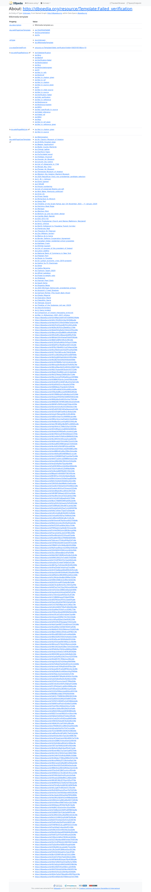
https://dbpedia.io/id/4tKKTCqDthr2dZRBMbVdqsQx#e (56, 458)
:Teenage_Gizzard (43, 303)
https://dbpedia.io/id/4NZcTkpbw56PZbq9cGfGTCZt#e (56, 369)
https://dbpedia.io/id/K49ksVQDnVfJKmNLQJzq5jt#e (55, 830)
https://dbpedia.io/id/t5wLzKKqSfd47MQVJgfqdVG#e (55, 602)
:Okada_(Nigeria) (42, 295)
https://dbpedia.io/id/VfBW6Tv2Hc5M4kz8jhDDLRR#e (55, 545)
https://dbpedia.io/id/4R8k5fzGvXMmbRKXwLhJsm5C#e (56, 768)
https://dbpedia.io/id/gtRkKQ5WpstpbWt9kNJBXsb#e (55, 711)
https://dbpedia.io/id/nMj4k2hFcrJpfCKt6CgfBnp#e (54, 723)
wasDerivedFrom (17, 47)
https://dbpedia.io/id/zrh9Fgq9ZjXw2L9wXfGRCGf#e (55, 619)
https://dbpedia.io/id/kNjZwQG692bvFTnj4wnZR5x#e (55, 716)
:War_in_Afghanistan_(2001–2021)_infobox (52, 315)
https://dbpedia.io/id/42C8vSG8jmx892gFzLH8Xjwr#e (55, 743)
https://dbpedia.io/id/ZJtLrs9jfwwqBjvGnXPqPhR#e (54, 552)
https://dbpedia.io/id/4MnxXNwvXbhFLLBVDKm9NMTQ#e (57, 367)
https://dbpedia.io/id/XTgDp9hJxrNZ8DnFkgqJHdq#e (55, 844)
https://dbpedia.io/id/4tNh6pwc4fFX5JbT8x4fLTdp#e (55, 805)
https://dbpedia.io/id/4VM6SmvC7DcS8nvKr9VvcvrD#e (56, 773)
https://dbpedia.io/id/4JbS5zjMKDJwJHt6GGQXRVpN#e (56, 357)
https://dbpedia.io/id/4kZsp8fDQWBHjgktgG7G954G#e (56, 444)
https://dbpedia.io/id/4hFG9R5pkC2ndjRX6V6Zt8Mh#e (56, 429)
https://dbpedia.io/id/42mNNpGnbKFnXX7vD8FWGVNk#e (57, 317)
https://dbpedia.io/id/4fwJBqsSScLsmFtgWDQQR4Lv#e (56, 421)
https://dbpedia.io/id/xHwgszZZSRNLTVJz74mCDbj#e (55, 617)
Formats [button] (45, 3)
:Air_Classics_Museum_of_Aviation (49, 139)
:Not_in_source (42, 92)
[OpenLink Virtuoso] (57, 885)
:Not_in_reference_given (45, 124)
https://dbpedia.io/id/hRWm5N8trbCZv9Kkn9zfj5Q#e (55, 580)
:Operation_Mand (43, 298)
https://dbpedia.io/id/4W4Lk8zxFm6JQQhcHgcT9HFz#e (56, 399)
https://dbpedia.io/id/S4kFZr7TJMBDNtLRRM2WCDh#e (56, 696)
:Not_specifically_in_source (46, 109)
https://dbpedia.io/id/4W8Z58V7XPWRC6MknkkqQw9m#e (57, 402)
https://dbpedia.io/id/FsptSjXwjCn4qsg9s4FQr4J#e (54, 827)
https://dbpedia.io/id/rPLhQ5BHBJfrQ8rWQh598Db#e (55, 731)
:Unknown (40, 40)
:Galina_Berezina (42, 268)
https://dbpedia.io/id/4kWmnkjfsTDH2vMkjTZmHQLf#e (56, 441)
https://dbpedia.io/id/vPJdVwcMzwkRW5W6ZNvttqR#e (56, 612)
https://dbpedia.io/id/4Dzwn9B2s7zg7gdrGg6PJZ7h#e (55, 750)
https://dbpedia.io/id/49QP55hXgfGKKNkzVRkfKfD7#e (56, 869)
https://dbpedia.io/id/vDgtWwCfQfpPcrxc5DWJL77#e (55, 609)
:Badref (39, 57)
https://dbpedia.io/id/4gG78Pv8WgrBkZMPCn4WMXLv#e (57, 424)
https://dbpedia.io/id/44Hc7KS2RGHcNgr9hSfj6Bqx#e (55, 320)
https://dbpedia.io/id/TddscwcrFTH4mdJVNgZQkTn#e (55, 540)
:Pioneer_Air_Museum (44, 169)
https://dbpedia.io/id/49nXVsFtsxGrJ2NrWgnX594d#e (55, 872)
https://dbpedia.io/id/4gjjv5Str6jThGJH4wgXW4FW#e (55, 661)
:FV (37, 70)
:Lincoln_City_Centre (44, 162)
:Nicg (38, 55)
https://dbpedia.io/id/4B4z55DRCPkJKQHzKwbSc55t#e (56, 637)
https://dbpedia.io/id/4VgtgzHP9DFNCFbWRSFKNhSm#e (56, 397)
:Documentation (42, 32)
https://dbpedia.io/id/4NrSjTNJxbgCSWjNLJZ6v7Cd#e (55, 374)
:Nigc (38, 119)
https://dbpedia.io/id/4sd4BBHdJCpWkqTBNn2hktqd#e (56, 451)
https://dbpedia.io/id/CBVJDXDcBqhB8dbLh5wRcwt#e (55, 483)
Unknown (26, 13)
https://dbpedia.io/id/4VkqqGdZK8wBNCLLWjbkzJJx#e (55, 778)
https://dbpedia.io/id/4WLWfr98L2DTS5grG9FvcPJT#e (55, 780)
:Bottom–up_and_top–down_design (50, 214)
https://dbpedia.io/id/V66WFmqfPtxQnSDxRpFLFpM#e (56, 703)
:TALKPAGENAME (42, 30)
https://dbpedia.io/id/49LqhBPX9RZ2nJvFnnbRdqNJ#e (55, 634)
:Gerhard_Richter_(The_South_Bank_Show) (52, 293)
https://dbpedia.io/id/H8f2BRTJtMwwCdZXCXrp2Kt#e (55, 493)
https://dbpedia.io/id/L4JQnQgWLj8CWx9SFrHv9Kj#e (55, 513)
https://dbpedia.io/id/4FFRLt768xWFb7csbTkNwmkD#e (56, 347)
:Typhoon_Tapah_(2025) (45, 270)
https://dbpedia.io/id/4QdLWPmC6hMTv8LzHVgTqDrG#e (57, 382)
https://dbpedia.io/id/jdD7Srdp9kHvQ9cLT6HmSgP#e (55, 585)
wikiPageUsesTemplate (20, 30)
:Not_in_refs (40, 72)
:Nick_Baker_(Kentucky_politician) (49, 191)
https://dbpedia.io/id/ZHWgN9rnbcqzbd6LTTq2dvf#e (55, 847)
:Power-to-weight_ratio (45, 275)
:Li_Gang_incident (43, 310)
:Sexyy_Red (40, 201)
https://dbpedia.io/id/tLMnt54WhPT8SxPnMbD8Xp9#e (56, 607)
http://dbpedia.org (54, 13)
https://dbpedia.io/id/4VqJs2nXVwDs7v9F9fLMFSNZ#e (55, 651)
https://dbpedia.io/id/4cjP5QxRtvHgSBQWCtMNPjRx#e (56, 785)
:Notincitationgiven (43, 67)
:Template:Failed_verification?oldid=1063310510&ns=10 (60, 47)
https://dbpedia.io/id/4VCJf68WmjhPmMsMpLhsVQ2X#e (56, 394)
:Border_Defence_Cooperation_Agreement (52, 238)
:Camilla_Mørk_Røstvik (45, 216)
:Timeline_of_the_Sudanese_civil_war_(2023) (53, 305)
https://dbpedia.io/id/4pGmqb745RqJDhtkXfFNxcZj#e (55, 666)
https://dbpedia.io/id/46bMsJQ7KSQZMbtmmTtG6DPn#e (57, 629)
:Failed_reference (42, 112)
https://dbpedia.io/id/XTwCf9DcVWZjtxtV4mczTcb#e (55, 706)
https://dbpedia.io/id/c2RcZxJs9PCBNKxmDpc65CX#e (55, 849)
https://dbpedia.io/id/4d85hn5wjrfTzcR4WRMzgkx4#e (55, 416)
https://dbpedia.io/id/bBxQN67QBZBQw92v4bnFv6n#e (56, 555)
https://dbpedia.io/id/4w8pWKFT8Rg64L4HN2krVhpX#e (56, 676)
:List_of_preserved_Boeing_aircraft (49, 189)
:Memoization (41, 137)
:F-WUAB (39, 184)
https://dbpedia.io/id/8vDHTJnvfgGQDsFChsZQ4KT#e (55, 820)
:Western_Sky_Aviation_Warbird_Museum (52, 174)
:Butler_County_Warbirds (46, 147)
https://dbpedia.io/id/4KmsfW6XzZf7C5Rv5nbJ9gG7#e (55, 760)
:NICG (38, 107)
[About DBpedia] (16, 3)
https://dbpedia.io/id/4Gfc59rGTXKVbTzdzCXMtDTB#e (56, 753)
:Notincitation (41, 62)
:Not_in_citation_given (44, 77)
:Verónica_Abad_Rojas (44, 206)
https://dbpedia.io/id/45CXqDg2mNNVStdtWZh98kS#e (56, 864)
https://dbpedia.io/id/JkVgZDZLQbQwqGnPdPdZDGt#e (56, 503)
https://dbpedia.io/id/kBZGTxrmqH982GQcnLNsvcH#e (56, 713)
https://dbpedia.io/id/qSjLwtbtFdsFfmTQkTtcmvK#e (55, 728)
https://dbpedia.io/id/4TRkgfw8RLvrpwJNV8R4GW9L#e (56, 392)
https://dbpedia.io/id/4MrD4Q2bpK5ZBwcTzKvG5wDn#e (56, 646)
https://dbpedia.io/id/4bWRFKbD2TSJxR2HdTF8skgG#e (56, 783)
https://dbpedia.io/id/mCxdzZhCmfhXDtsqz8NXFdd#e (55, 718)
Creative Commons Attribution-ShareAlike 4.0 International (99, 888)
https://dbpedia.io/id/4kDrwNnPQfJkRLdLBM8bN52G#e (56, 436)
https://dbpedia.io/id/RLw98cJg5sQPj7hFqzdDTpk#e (55, 535)
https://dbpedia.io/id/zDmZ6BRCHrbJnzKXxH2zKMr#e (55, 740)
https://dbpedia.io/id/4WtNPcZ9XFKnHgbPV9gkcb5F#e (56, 404)
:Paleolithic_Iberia (43, 300)
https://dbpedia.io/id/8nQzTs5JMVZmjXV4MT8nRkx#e (55, 817)
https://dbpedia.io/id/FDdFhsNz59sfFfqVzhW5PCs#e (55, 822)
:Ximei (38, 265)
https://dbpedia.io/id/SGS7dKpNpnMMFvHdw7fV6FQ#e (56, 839)
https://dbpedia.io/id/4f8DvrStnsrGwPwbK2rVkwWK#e (56, 419)
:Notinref (39, 75)
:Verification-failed (43, 60)
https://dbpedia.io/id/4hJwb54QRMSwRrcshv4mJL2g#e (56, 431)
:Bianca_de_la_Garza (44, 236)
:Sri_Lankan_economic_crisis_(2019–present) (53, 261)
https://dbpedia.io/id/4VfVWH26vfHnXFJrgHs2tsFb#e (55, 775)
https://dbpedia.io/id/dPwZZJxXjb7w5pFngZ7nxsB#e (55, 567)
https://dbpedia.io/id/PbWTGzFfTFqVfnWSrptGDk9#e (55, 834)
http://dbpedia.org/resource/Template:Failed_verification (77, 8)
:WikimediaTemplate (44, 42)
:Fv (37, 87)
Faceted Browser (118, 3)
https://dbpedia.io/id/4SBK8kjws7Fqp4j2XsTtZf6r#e (54, 387)
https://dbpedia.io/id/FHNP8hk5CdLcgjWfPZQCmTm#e (56, 825)
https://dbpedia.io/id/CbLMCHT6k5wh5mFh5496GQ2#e (56, 486)
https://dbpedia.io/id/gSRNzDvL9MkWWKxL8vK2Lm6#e (56, 575)
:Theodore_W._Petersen (45, 231)
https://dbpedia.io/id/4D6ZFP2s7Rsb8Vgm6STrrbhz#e (55, 345)
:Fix (37, 35)
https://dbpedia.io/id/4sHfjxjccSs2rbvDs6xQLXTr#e (54, 674)
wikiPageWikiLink (19, 129)
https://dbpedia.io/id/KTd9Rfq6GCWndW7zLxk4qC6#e (55, 505)
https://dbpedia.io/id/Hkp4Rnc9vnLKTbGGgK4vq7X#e (55, 496)
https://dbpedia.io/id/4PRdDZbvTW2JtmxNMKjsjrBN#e (56, 649)
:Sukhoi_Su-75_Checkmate (46, 263)
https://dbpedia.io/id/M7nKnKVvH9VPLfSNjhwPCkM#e (56, 684)
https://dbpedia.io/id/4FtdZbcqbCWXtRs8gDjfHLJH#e (55, 639)
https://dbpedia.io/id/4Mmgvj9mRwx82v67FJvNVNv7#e (56, 364)
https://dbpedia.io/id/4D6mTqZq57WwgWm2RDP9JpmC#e (57, 874)
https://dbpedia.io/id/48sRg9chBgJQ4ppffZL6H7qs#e (55, 748)
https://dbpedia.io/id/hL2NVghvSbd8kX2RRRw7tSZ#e (55, 577)
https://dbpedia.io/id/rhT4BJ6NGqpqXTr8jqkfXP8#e (54, 597)
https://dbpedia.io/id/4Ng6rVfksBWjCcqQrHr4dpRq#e (56, 372)
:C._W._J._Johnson (43, 179)
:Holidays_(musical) (43, 157)
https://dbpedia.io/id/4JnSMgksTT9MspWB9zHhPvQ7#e (56, 758)
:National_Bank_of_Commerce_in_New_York (53, 253)
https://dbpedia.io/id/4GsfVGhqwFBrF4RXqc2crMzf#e (55, 642)
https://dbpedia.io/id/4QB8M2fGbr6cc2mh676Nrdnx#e (56, 379)
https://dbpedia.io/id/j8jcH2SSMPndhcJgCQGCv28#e (55, 854)
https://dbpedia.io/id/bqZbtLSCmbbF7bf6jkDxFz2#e (55, 562)
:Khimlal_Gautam (42, 246)
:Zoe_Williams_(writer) (44, 233)
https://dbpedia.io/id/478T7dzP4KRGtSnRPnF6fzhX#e (55, 745)
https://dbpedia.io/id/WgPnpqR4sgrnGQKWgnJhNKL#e (56, 547)
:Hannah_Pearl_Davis (44, 280)
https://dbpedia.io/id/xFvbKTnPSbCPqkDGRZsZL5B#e (55, 857)
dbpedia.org (82, 13)
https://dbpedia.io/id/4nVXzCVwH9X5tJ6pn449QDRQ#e (56, 792)
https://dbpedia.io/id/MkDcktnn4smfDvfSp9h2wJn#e (55, 523)
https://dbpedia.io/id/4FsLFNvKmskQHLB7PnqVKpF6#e (56, 350)
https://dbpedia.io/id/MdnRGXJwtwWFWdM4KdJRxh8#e (56, 832)
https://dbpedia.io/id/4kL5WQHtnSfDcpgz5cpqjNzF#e (55, 439)
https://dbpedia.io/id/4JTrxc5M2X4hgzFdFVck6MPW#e (56, 355)
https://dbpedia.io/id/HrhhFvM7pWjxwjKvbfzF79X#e (55, 498)
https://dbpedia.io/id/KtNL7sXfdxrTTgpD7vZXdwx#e (55, 510)
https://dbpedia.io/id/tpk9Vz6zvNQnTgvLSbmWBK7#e (55, 736)
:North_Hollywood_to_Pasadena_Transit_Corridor (55, 226)
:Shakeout (40, 278)
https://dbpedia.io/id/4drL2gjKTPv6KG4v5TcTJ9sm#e (55, 787)
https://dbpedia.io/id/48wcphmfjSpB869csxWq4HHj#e (56, 332)
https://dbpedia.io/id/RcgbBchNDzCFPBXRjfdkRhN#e (55, 538)
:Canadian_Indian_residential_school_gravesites (54, 241)
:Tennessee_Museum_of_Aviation (49, 171)
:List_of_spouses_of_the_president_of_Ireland (53, 248)
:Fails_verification (42, 97)
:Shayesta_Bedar (42, 285)
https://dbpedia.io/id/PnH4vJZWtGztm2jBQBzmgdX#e (55, 530)
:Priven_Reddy (41, 196)
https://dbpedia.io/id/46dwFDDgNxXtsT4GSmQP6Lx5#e (56, 330)
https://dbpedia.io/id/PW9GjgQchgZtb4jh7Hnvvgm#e (55, 528)
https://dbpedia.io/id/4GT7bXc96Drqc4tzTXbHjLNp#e (55, 352)
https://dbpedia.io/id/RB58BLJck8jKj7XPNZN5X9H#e (54, 693)
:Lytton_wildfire (42, 251)
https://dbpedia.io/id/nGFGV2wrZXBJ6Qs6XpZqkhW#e (55, 590)
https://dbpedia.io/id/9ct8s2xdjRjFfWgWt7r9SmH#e (55, 471)
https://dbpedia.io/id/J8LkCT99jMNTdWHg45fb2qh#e (55, 500)
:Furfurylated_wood (43, 154)
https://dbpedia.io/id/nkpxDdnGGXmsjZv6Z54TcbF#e (55, 592)
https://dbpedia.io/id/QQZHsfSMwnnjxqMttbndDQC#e (56, 691)
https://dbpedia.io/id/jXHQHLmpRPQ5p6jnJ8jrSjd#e (54, 582)
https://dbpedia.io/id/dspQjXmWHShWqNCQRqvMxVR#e (57, 572)
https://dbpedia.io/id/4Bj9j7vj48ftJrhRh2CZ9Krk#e (54, 340)
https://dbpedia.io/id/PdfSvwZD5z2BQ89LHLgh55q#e (55, 689)
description (15, 25)
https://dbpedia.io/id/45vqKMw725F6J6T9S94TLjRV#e (55, 627)
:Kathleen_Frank (42, 243)
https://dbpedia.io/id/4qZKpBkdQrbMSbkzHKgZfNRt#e (56, 671)
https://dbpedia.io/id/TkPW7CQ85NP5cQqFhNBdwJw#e (56, 701)
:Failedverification (43, 53)
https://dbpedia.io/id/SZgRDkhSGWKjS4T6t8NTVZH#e (55, 698)
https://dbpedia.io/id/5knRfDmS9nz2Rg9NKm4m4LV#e (56, 815)
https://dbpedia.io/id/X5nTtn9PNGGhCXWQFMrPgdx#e (56, 842)
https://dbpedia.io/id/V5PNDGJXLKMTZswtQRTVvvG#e (56, 543)
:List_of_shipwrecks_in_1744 (47, 164)
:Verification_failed (43, 95)
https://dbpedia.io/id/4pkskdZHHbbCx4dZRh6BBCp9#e (56, 449)
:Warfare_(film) (42, 211)
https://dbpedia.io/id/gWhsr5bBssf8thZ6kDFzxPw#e (55, 708)
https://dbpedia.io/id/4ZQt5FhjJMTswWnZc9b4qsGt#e (55, 411)
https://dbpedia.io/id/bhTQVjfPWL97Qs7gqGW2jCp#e (55, 560)
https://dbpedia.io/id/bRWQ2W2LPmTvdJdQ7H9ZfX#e (55, 557)
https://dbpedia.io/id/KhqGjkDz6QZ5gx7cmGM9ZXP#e (56, 508)
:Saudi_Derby (41, 283)
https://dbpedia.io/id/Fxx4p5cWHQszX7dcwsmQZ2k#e (56, 488)
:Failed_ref (40, 114)
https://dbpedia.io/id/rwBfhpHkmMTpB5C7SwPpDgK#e (56, 733)
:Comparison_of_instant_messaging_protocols (54, 312)
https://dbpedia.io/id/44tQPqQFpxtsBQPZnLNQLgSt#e (56, 325)
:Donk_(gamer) (42, 181)
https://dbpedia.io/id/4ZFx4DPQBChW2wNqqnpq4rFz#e (56, 409)
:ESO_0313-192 (42, 218)
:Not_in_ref (40, 80)
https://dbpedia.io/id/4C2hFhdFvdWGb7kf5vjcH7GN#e (56, 342)
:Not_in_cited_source (44, 90)
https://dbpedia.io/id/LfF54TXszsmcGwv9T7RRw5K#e (55, 681)
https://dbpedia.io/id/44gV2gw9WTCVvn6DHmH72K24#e (57, 624)
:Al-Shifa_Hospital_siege (45, 142)
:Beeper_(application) (44, 144)
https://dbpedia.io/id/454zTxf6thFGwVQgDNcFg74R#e (56, 862)
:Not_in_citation (42, 82)
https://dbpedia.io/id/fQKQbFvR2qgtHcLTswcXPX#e (55, 852)
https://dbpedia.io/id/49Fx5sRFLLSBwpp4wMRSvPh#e (55, 335)
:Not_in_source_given (44, 85)
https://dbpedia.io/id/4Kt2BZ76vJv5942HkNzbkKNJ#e (55, 359)
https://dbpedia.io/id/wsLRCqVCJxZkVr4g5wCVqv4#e (55, 614)
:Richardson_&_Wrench (45, 199)
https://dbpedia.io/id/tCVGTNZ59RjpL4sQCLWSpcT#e (55, 604)
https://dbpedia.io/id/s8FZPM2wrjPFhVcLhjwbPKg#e (55, 599)
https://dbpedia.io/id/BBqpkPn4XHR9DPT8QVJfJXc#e (55, 473)
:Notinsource (41, 102)
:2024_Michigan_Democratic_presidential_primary (55, 288)
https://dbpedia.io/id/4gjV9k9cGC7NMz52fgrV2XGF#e (55, 426)
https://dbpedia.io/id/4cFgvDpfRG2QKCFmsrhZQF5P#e (56, 656)
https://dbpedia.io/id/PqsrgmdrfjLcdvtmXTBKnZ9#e (55, 533)
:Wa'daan (39, 209)
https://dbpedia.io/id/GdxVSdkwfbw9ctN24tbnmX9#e (55, 679)
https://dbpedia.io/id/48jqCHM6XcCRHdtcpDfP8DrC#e (56, 632)
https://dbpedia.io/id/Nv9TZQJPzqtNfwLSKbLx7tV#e (55, 525)
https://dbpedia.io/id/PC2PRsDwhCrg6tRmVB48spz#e (55, 686)
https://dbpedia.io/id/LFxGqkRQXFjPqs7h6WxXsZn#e (55, 515)
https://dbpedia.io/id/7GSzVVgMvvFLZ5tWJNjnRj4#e (55, 468)
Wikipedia (57, 888)
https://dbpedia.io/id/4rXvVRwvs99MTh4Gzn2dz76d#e (56, 802)
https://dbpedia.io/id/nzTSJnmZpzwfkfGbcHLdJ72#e (55, 594)
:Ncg (38, 65)
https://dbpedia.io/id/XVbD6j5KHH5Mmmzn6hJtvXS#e (55, 550)
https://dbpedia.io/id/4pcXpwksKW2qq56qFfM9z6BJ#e (56, 795)
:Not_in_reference (43, 100)
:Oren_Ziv (40, 194)
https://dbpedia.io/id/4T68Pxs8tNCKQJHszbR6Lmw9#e (56, 389)
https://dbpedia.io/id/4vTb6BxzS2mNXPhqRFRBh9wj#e (56, 810)
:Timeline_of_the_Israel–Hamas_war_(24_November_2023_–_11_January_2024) (66, 204)
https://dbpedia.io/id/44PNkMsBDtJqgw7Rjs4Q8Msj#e (56, 859)
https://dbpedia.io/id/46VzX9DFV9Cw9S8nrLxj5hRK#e (55, 867)
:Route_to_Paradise (43, 258)
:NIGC (38, 117)
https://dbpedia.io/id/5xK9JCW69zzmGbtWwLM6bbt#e (56, 466)
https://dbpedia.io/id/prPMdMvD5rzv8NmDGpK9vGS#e (56, 726)
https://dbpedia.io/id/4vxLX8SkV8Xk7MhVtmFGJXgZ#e (55, 461)
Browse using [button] (32, 3)
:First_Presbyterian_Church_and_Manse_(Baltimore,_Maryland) (60, 221)
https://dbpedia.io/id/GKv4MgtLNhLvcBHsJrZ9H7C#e (55, 491)
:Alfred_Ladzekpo (43, 273)
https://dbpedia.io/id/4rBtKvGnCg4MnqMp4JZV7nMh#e (56, 800)
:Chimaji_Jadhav (42, 149)
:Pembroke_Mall (42, 228)
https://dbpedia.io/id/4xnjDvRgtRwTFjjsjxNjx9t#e (53, 463)
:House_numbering (43, 186)
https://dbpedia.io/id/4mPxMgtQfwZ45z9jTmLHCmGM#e (57, 664)
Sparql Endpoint (134, 3)
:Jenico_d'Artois (42, 223)
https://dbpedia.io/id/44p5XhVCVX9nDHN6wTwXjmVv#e (56, 322)
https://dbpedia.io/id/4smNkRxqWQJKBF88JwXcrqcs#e (56, 453)
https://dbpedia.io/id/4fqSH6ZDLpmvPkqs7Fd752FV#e (56, 790)
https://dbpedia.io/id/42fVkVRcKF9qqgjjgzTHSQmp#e (55, 622)
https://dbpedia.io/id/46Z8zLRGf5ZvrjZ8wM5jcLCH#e (55, 327)
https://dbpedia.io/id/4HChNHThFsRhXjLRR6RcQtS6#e (56, 755)
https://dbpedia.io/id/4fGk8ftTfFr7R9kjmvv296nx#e (54, 659)
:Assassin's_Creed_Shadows (47, 290)
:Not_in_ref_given (43, 122)
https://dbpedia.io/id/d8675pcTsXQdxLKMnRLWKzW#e (56, 565)
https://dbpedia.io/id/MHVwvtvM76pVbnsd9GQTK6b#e (56, 520)
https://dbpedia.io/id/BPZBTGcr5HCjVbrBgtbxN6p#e (55, 476)
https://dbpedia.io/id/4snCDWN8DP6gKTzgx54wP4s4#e (56, 456)
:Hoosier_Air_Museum (44, 159)
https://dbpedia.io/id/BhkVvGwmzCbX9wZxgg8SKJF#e (55, 478)
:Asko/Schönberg (43, 308)
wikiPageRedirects (19, 53)
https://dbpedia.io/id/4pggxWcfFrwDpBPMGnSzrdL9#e (56, 669)
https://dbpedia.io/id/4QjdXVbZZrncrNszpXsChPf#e (55, 384)
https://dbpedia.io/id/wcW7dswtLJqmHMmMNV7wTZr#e (57, 738)
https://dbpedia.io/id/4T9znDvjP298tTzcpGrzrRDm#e (55, 770)
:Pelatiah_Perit (41, 256)
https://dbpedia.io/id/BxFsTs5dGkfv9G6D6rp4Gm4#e (55, 481)
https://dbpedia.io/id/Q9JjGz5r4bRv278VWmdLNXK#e (55, 837)
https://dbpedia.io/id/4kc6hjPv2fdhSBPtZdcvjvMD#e (55, 446)
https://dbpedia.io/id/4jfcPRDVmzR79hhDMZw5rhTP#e (56, 434)
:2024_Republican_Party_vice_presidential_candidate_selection (60, 176)
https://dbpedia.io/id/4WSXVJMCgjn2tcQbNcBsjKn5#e (55, 654)
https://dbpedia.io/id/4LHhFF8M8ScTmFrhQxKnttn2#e (56, 362)
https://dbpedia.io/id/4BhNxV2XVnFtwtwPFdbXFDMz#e (56, 337)
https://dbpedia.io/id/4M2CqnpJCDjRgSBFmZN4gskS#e (56, 763)
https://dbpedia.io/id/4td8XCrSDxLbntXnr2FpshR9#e (55, 807)
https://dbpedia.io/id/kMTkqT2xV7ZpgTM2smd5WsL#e (56, 587)
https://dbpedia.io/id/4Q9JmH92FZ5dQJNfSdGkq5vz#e (56, 765)
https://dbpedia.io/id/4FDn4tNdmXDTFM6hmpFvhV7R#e (56, 877)
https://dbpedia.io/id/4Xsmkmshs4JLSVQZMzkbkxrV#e (56, 406)
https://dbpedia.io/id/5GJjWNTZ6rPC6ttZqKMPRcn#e (55, 812)
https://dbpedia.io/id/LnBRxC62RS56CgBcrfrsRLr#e (54, 518)
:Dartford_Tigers (42, 152)
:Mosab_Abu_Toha (43, 167)
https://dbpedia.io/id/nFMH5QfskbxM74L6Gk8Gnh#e (55, 721)
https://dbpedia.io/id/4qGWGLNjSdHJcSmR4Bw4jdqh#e (56, 797)
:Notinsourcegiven (43, 104)
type (12, 40)
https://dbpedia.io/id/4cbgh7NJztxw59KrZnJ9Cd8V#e (55, 414)
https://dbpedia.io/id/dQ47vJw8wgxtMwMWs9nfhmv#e (56, 570)
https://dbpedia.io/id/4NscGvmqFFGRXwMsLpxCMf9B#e (56, 377)
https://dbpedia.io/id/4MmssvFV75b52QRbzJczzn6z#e (55, 644)
